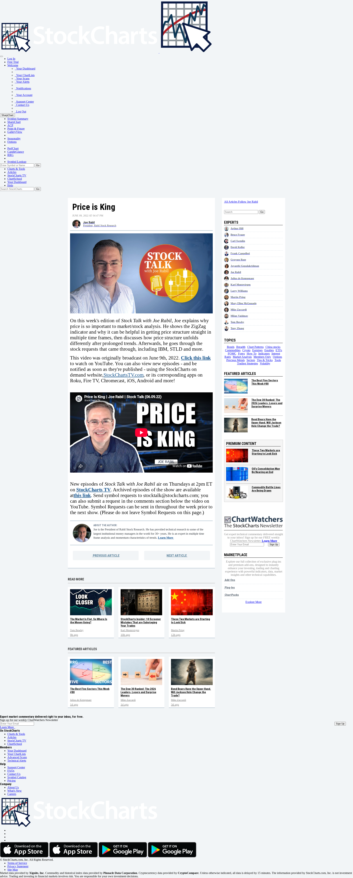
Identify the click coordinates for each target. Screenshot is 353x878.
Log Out (20, 111)
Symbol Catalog (16, 777)
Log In (11, 58)
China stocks (272, 346)
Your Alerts (22, 81)
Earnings (257, 350)
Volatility (265, 363)
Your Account (23, 95)
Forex (241, 353)
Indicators (264, 353)
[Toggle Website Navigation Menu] (1, 56)
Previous (106, 555)
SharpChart (7, 115)
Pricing (11, 780)
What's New (14, 790)
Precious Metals (235, 360)
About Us (13, 787)
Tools (277, 360)
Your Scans (22, 78)
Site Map (12, 869)
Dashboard (16, 182)
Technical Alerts (16, 760)
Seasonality (14, 138)
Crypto (246, 350)
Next (177, 555)
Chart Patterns (255, 346)
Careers (11, 794)
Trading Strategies (247, 363)
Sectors (251, 360)
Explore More (253, 602)
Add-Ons (229, 580)
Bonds (230, 346)
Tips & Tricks (265, 360)
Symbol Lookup (16, 161)
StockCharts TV (16, 175)
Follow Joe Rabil (248, 201)
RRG (10, 155)
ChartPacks (231, 595)
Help (10, 185)
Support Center (24, 101)
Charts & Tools (16, 168)
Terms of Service (17, 863)
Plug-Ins (229, 587)
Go (37, 165)
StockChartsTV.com (123, 375)
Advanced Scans (17, 757)
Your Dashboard (25, 68)
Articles (11, 172)
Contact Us (22, 104)
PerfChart (13, 148)
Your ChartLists (25, 75)
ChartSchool (14, 178)
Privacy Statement (17, 866)
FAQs (10, 770)
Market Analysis (242, 356)
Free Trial (13, 62)
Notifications (23, 88)
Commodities (232, 350)
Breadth (240, 346)
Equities (269, 350)
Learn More (166, 537)
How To (251, 353)
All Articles (231, 201)
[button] (12, 65)
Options (12, 141)
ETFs (279, 350)
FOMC (232, 353)
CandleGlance (15, 151)
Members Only (262, 356)
